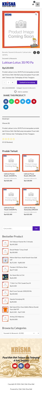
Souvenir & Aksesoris (15, 52)
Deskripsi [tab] (5, 119)
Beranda (5, 52)
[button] (36, 14)
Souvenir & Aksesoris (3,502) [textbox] (19, 333)
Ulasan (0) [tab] (6, 123)
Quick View (11, 170)
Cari (36, 228)
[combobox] (21, 333)
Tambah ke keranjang (27, 82)
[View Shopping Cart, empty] (33, 4)
